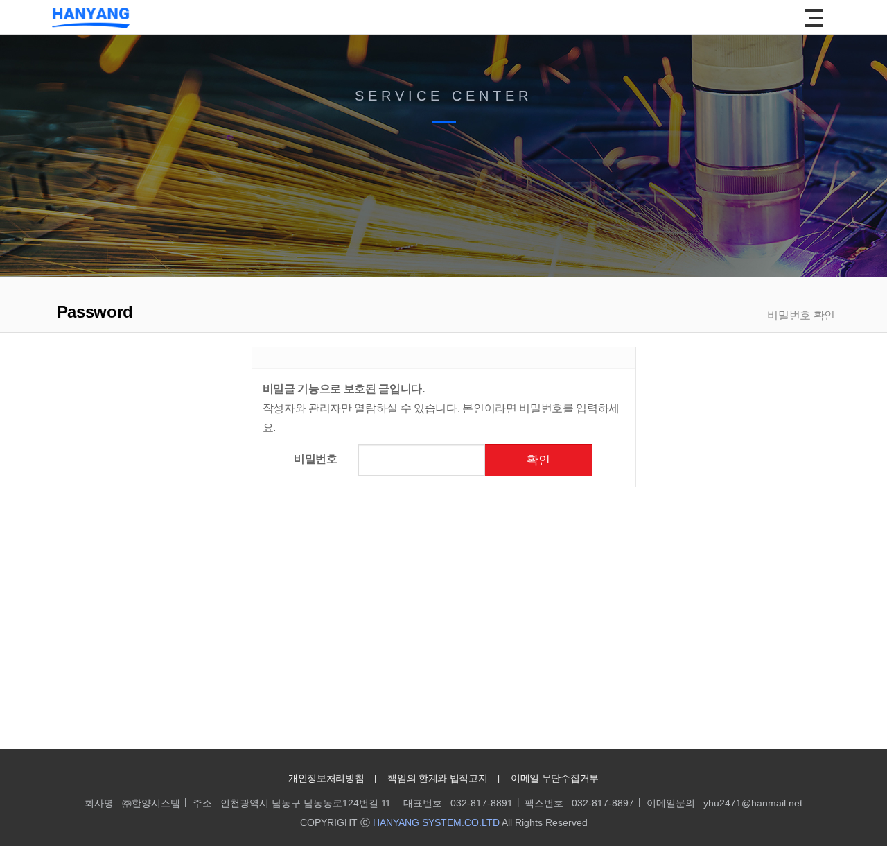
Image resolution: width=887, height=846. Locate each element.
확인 (538, 460)
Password (92, 311)
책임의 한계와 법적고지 (437, 778)
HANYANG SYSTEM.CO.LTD (436, 822)
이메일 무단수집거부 (555, 778)
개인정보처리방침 (326, 778)
